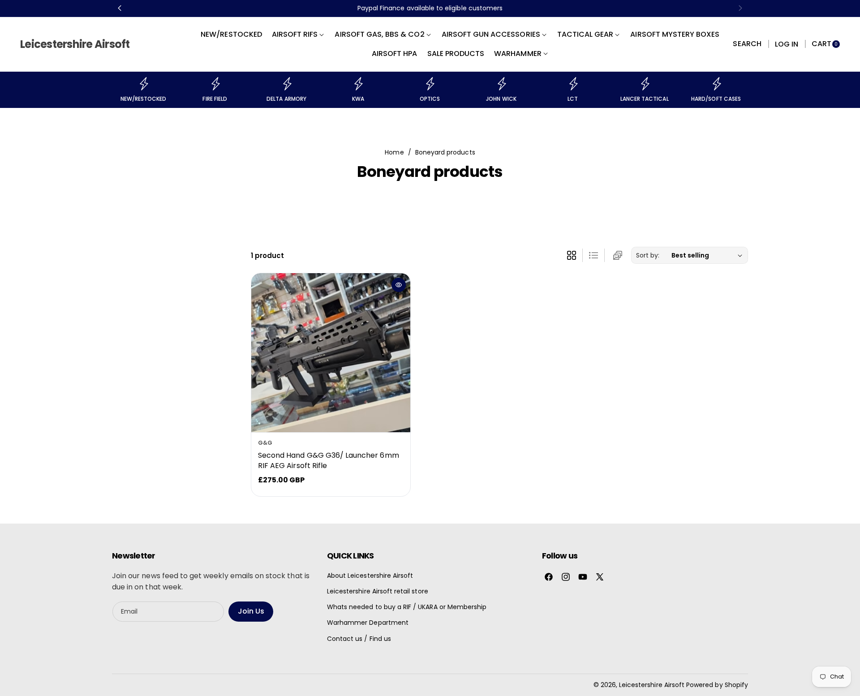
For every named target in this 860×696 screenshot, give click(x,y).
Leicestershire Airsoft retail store (377, 591)
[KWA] (358, 83)
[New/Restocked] (143, 83)
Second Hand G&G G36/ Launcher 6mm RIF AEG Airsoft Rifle (328, 461)
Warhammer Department (367, 622)
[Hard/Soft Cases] (716, 83)
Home (394, 152)
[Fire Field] (215, 83)
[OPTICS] (429, 83)
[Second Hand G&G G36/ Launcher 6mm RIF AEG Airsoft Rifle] (330, 352)
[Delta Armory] (286, 83)
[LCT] (573, 83)
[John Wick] (501, 83)
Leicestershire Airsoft (651, 684)
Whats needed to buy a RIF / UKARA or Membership (406, 606)
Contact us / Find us (359, 638)
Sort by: (647, 255)
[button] (747, 44)
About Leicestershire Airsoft (370, 575)
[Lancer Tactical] (644, 83)
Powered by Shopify (717, 684)
